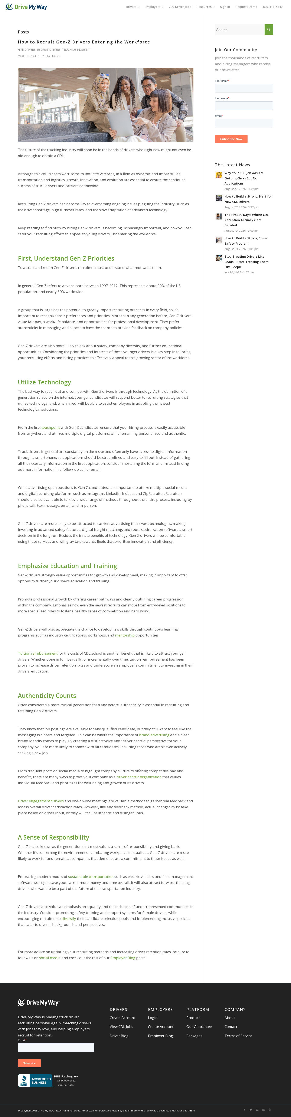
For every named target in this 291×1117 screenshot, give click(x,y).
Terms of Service (238, 1035)
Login (152, 1017)
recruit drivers (49, 50)
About (230, 1017)
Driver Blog (119, 1035)
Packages (194, 1035)
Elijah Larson (53, 56)
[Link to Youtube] (270, 1110)
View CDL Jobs (121, 1026)
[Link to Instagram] (257, 1110)
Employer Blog (160, 1035)
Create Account (122, 1017)
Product (193, 1017)
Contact (231, 1026)
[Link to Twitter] (251, 1110)
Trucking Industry (76, 50)
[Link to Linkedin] (263, 1110)
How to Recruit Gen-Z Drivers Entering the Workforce (84, 42)
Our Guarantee (199, 1026)
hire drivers (27, 50)
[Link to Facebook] (244, 1110)
